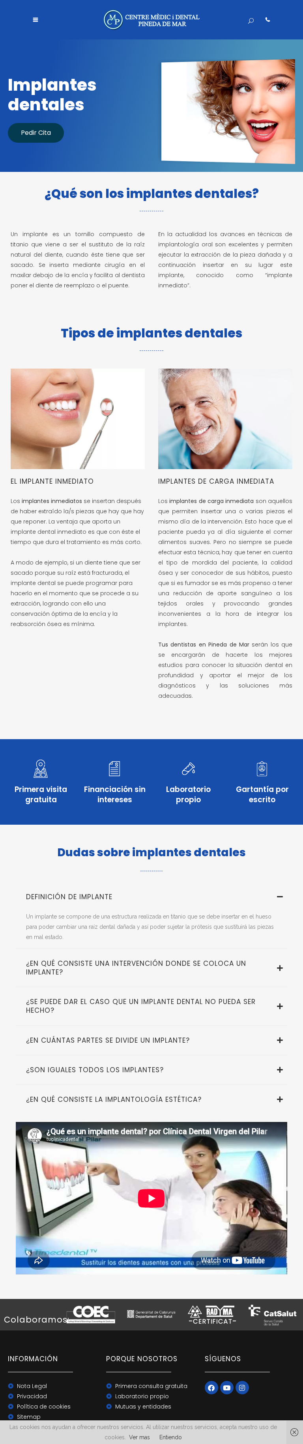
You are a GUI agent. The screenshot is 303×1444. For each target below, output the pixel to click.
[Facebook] (211, 1387)
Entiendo (170, 1437)
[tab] (151, 896)
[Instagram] (242, 1387)
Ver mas (139, 1437)
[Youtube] (227, 1387)
